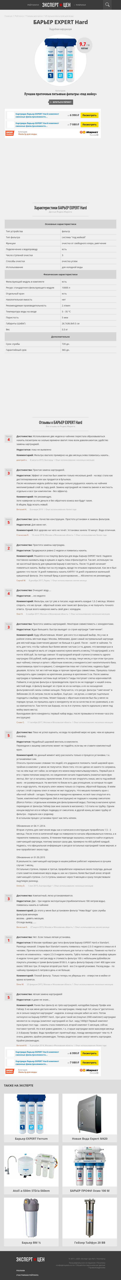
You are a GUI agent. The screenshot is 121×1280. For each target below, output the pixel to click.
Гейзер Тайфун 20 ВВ (89, 1242)
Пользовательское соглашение (82, 1263)
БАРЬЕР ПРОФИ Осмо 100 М (89, 1191)
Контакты (101, 1259)
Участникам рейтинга (27, 1275)
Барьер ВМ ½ (31, 1242)
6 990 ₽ (73, 115)
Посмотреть (90, 115)
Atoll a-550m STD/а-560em (31, 1191)
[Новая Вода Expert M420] (89, 1114)
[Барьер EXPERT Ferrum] (31, 1114)
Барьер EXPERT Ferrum (31, 1138)
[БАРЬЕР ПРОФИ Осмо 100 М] (89, 1166)
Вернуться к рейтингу (60, 102)
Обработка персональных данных (90, 1265)
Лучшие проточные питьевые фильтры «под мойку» (60, 94)
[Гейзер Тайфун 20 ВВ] (89, 1218)
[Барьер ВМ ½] (31, 1218)
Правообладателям (97, 1267)
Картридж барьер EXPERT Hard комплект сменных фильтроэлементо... (37, 115)
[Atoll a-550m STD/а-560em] (31, 1166)
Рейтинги (33, 4)
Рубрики (81, 4)
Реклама (20, 1270)
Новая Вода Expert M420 (89, 1138)
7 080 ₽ (73, 124)
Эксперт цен (56, 5)
